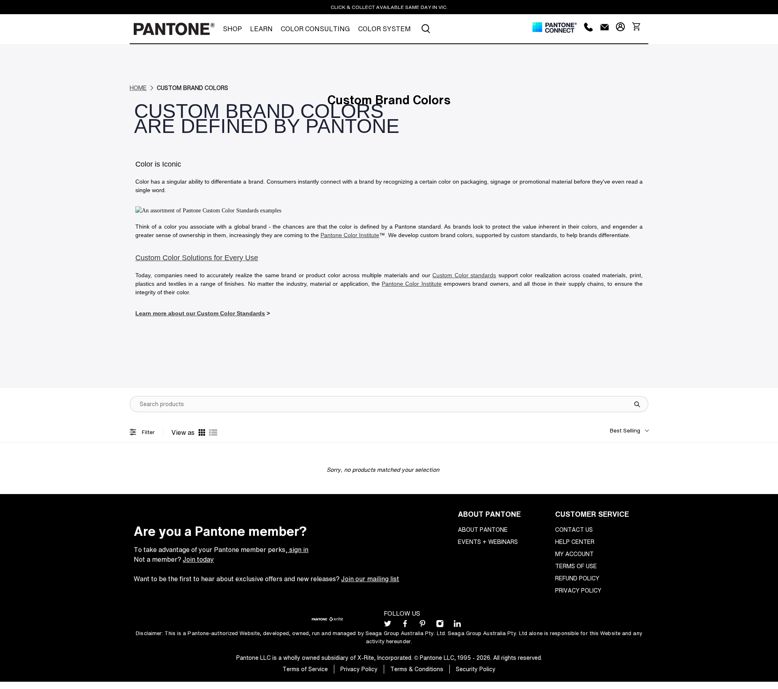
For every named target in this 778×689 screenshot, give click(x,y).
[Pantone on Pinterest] (422, 625)
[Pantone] (174, 29)
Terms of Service (305, 669)
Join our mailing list (370, 579)
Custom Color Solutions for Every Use (196, 258)
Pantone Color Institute (350, 235)
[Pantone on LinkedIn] (457, 625)
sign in (298, 549)
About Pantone (483, 529)
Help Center (574, 541)
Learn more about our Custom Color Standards (200, 313)
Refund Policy (577, 578)
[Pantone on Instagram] (440, 625)
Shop (232, 29)
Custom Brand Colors (192, 87)
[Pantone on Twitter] (387, 625)
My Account (574, 554)
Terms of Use (576, 566)
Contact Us (574, 529)
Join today (198, 559)
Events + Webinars (488, 541)
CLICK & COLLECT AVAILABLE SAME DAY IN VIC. (389, 7)
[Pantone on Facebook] (405, 625)
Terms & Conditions (416, 669)
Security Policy (476, 669)
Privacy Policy (578, 590)
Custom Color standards (464, 275)
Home (138, 87)
